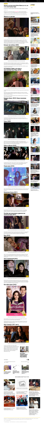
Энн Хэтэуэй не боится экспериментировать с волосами (35, 144)
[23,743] (35, 83)
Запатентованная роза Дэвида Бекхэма (35, 153)
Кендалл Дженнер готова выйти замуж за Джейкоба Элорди (35, 124)
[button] (37, 1)
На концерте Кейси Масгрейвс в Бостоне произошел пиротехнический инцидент (21, 392)
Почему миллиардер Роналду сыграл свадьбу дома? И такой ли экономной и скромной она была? (35, 24)
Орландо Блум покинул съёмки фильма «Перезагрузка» (35, 162)
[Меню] (39, 1)
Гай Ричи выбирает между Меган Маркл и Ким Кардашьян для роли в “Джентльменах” (35, 181)
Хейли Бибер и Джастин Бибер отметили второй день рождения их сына (35, 85)
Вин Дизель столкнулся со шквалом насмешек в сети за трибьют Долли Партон (7, 372)
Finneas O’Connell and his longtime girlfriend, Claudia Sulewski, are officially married (21, 408)
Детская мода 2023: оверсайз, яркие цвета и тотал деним (9, 362)
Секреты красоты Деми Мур (24, 362)
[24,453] (35, 43)
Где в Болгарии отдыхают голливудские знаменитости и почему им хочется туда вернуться (25, 372)
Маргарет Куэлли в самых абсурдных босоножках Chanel (35, 190)
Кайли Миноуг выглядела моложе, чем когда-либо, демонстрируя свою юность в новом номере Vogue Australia (9, 393)
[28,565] (35, 63)
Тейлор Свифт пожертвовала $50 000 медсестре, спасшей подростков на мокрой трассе (16, 372)
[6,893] (35, 32)
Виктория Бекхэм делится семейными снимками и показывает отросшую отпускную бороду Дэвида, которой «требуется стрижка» (35, 65)
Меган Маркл (16, 11)
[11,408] (35, 53)
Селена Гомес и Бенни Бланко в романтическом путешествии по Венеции (9, 409)
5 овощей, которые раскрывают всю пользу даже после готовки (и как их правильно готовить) (35, 76)
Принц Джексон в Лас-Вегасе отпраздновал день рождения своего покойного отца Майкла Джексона (35, 115)
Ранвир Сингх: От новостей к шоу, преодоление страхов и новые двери (35, 95)
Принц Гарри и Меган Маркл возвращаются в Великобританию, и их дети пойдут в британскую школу (34, 45)
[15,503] (35, 22)
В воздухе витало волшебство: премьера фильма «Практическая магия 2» (35, 13)
